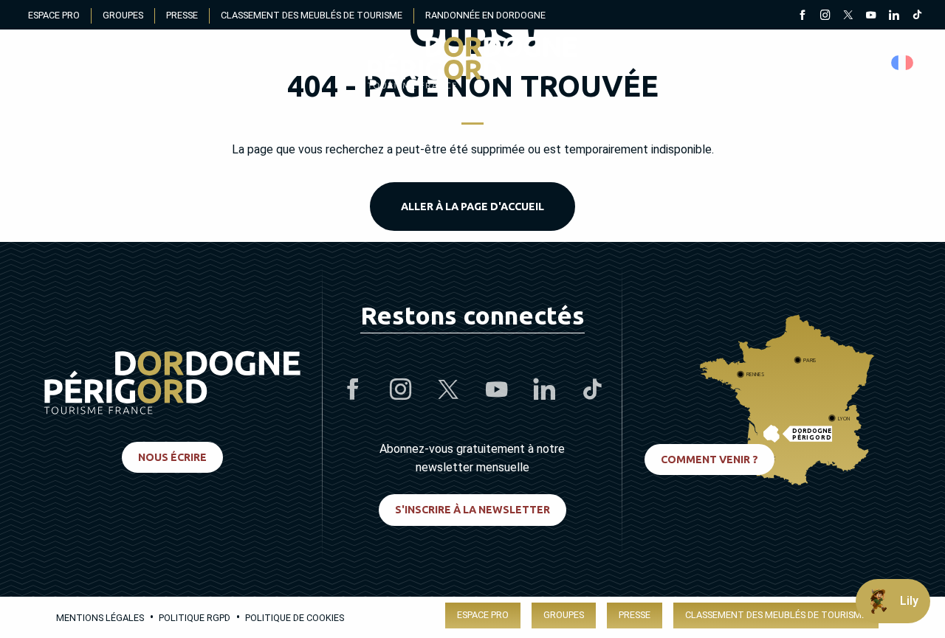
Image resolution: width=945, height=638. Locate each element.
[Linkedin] (893, 16)
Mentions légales (100, 617)
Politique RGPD (194, 617)
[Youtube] (870, 16)
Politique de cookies (294, 617)
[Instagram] (825, 16)
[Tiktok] (916, 16)
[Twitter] (847, 16)
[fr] (903, 62)
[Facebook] (802, 16)
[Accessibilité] (763, 63)
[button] (903, 62)
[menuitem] (472, 63)
